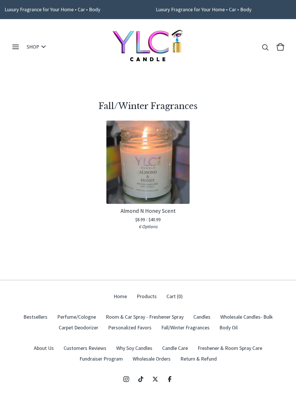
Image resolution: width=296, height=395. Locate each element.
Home (120, 296)
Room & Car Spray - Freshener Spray (145, 316)
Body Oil (228, 327)
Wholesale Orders (152, 358)
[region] (148, 9)
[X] (155, 379)
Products (147, 296)
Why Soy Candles (134, 348)
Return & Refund (198, 358)
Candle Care (175, 348)
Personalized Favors (129, 327)
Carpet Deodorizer (78, 327)
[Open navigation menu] (15, 47)
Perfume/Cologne (76, 316)
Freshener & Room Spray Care (230, 348)
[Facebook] (169, 379)
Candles (201, 316)
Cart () (174, 296)
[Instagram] (126, 379)
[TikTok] (140, 379)
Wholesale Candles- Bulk (246, 316)
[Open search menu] (265, 47)
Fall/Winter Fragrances (185, 327)
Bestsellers (35, 316)
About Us (44, 348)
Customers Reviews (85, 348)
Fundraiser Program (101, 358)
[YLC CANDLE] (148, 46)
